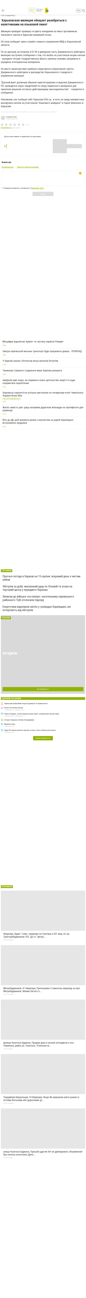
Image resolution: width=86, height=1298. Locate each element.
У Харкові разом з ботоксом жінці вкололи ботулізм (30, 360)
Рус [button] (78, 11)
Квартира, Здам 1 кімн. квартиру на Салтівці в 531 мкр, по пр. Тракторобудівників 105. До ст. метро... (36, 935)
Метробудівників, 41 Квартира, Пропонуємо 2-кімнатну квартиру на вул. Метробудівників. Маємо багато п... (41, 990)
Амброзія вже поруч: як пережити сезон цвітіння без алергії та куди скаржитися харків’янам (39, 382)
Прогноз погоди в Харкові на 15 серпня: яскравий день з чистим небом (41, 578)
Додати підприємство (43, 738)
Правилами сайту (37, 188)
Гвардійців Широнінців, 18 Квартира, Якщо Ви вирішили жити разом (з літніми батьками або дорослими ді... (41, 1099)
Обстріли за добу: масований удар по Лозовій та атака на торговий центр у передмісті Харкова (37, 588)
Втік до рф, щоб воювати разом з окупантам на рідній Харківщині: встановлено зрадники (38, 421)
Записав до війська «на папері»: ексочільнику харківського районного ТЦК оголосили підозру (38, 598)
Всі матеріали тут (43, 689)
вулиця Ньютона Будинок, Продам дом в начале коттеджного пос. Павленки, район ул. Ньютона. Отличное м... (38, 1044)
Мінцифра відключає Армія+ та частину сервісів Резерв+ (33, 341)
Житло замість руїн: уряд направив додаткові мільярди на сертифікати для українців (43, 409)
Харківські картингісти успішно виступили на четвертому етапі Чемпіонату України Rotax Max (43, 394)
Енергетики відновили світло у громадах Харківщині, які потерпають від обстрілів (37, 608)
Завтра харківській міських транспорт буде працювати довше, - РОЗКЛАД (42, 351)
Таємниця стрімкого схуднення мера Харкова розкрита (32, 370)
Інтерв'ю (10, 653)
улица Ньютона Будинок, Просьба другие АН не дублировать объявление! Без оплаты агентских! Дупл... (42, 1153)
